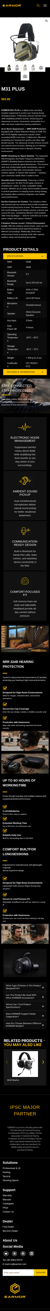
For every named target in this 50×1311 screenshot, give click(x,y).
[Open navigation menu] (45, 5)
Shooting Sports (11, 1180)
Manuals (7, 1199)
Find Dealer (8, 1227)
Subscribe (40, 1272)
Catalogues (8, 1203)
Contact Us (8, 1211)
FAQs (5, 1207)
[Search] (38, 5)
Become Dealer (10, 1231)
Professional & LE (12, 1168)
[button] (46, 20)
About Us (10, 1240)
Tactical (6, 1176)
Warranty (7, 1195)
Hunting (6, 1172)
